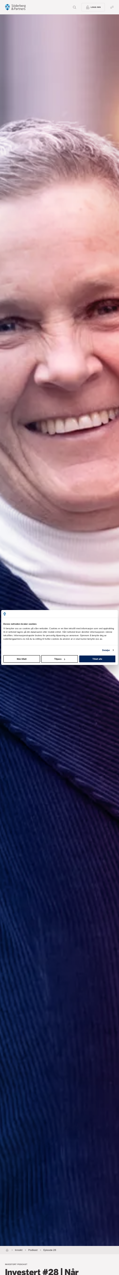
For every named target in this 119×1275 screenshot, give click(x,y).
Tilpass (58, 659)
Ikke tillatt (22, 659)
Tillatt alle (97, 659)
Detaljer (106, 650)
